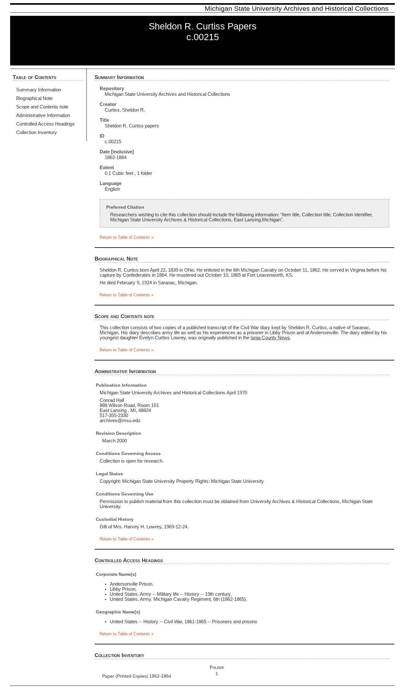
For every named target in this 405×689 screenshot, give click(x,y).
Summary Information (38, 89)
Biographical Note (34, 98)
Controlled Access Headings (45, 123)
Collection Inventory (36, 132)
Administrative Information (43, 115)
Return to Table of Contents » (126, 237)
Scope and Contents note (42, 106)
